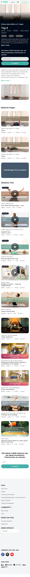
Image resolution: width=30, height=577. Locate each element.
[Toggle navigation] (1, 2)
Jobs (2, 513)
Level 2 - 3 (11, 132)
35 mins (22, 339)
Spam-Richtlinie (6, 500)
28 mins (22, 287)
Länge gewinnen (7, 337)
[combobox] (10, 530)
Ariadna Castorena (7, 256)
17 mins (22, 366)
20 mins (23, 132)
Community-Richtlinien (8, 494)
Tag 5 (3, 130)
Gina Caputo (5, 438)
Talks (2, 235)
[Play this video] (15, 194)
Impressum (4, 524)
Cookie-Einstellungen (7, 503)
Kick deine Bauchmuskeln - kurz (12, 205)
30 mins (22, 260)
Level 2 (8, 207)
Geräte (3, 491)
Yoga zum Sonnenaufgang (9, 335)
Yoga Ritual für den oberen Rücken (11, 360)
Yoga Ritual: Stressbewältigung (10, 387)
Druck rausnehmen (8, 389)
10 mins (19, 207)
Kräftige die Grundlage (9, 415)
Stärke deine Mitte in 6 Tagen (12, 24)
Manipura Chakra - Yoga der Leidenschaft (11, 284)
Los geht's (15, 63)
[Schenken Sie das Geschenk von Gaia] (18, 2)
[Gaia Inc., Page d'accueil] (5, 2)
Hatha (3, 207)
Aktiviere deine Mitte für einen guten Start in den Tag (14, 441)
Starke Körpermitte (8, 311)
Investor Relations (6, 521)
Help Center (4, 510)
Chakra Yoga (5, 282)
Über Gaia (4, 489)
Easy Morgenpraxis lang (9, 258)
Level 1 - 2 (9, 235)
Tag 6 (3, 156)
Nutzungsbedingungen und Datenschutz (13, 497)
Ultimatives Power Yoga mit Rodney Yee (13, 413)
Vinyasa (3, 132)
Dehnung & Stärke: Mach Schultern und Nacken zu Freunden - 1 (13, 363)
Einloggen (24, 2)
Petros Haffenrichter (7, 203)
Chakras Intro (6, 233)
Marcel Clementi (6, 309)
